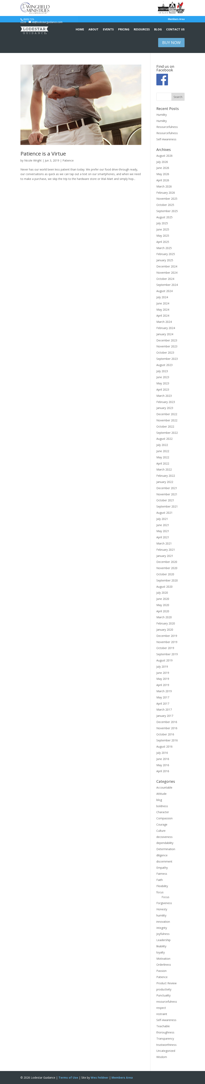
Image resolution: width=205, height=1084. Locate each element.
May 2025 (162, 235)
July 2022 (162, 445)
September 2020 (167, 580)
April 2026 (162, 180)
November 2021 (166, 494)
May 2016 (162, 765)
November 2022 (166, 420)
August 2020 (164, 586)
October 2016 (165, 734)
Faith (159, 880)
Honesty (161, 909)
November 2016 (166, 728)
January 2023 (164, 408)
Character (162, 812)
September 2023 (167, 359)
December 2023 (166, 340)
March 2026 (164, 186)
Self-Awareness (166, 139)
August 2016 (164, 746)
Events (108, 29)
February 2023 (165, 402)
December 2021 (166, 488)
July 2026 (162, 162)
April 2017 (162, 703)
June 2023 (162, 377)
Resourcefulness (167, 127)
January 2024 (164, 334)
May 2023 (162, 383)
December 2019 (166, 636)
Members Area (176, 19)
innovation (163, 921)
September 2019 (167, 654)
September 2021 (167, 506)
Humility (161, 115)
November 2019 (166, 642)
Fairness (161, 874)
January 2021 (164, 556)
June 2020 (162, 599)
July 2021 (162, 519)
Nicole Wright (33, 160)
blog (159, 800)
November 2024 (166, 272)
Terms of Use (68, 1077)
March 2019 (164, 691)
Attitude (161, 794)
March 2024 (164, 322)
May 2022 (162, 457)
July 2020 (162, 592)
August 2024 (164, 291)
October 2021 (165, 500)
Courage (161, 824)
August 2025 (164, 217)
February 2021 (165, 549)
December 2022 (166, 414)
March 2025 (164, 248)
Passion (161, 971)
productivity (163, 989)
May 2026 (162, 174)
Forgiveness (164, 903)
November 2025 (166, 198)
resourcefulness (166, 1001)
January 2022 (164, 482)
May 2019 (162, 679)
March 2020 (164, 617)
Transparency (165, 1038)
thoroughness (165, 1032)
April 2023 (162, 389)
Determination (165, 849)
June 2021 (162, 525)
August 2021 (164, 513)
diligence (162, 855)
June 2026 (162, 168)
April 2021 (162, 537)
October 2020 (165, 574)
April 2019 (162, 685)
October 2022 (165, 426)
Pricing (123, 29)
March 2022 (164, 469)
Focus (165, 897)
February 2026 (165, 192)
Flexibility (162, 886)
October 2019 (165, 648)
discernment (164, 861)
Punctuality (163, 995)
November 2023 (166, 346)
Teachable (163, 1026)
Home (80, 29)
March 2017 (164, 709)
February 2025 (165, 254)
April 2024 (162, 315)
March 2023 (164, 396)
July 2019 (162, 666)
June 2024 (162, 303)
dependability (164, 843)
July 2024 (162, 297)
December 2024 (166, 266)
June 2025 (162, 229)
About (93, 29)
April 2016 (162, 771)
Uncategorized (165, 1051)
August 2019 (164, 660)
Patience (68, 160)
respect (161, 1008)
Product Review (166, 983)
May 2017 (162, 697)
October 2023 (165, 352)
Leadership (163, 940)
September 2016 (167, 740)
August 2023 (164, 365)
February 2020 (165, 623)
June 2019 (162, 673)
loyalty (160, 952)
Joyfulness (163, 934)
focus (160, 892)
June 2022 (162, 451)
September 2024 (167, 285)
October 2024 (165, 279)
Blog (158, 29)
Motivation (163, 958)
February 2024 (165, 328)
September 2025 (167, 211)
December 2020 (166, 562)
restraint (161, 1014)
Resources (142, 29)
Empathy (162, 868)
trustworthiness (166, 1045)
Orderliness (163, 964)
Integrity (161, 928)
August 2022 (164, 439)
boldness (162, 806)
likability (161, 946)
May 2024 (162, 309)
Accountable (164, 787)
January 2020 (164, 629)
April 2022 (162, 463)
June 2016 (162, 759)
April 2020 (162, 611)
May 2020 (162, 605)
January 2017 (164, 716)
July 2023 (162, 371)
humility (161, 915)
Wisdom (161, 1057)
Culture (161, 831)
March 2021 (164, 543)
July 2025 (162, 223)
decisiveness (164, 837)
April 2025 (162, 242)
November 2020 (166, 568)
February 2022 (165, 476)
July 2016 (162, 753)
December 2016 (166, 722)
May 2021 (162, 531)
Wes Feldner (99, 1077)
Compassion (164, 818)
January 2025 (164, 260)
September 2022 (167, 433)
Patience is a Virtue (43, 153)
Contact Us (175, 29)
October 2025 (165, 205)
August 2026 (164, 156)
